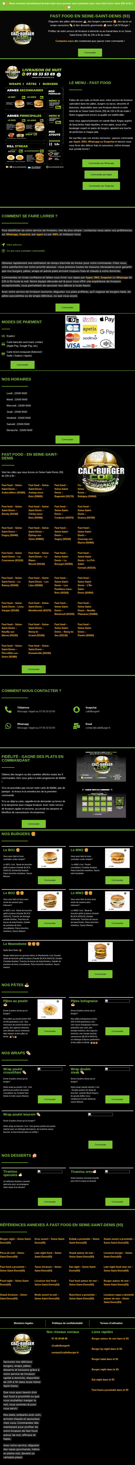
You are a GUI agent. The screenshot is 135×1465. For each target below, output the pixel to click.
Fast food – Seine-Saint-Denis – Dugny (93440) (12, 531)
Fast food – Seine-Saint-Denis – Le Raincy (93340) (12, 581)
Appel (76, 141)
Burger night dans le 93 (105, 1369)
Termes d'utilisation (111, 1323)
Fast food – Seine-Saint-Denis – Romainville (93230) (39, 649)
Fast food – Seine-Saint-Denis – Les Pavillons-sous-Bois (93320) (63, 585)
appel (40, 234)
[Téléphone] (8, 709)
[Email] (76, 726)
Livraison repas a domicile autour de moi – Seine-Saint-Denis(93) (119, 1298)
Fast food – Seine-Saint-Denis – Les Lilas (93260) (38, 581)
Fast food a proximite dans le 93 (110, 1390)
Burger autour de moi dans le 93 (110, 1338)
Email (89, 724)
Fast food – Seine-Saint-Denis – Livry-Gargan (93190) (13, 607)
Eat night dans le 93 (103, 1379)
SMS (84, 141)
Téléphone (23, 707)
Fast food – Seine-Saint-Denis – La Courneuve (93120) (12, 557)
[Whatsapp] (8, 726)
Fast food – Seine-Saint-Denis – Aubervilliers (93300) (13, 489)
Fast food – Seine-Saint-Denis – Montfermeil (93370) (39, 607)
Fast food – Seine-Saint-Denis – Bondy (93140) (12, 510)
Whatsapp (94, 141)
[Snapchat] (76, 709)
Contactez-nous (64, 41)
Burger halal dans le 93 (105, 1359)
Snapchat (109, 141)
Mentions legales (23, 1323)
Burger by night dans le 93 (107, 1348)
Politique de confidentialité (67, 1323)
